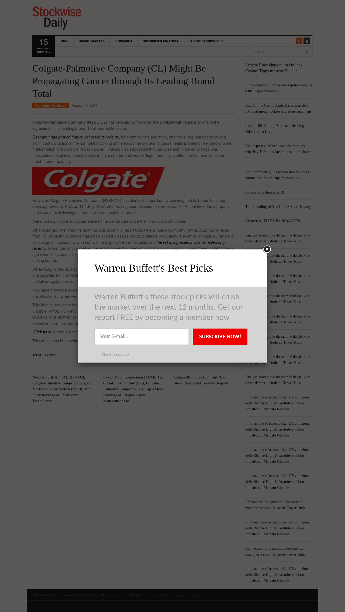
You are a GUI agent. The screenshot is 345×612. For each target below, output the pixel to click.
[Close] (267, 249)
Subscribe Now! (220, 337)
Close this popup (115, 355)
